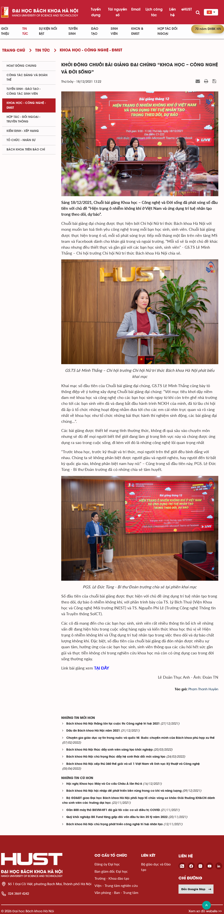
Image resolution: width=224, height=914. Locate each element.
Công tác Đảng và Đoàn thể (27, 77)
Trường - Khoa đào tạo (111, 878)
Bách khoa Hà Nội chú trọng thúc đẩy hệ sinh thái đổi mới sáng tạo (115, 756)
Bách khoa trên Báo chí (26, 149)
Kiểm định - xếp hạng (23, 131)
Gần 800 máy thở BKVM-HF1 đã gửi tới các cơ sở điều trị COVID (113, 810)
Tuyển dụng (96, 12)
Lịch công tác (154, 12)
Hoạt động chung (22, 65)
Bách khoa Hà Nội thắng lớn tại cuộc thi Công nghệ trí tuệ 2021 (113, 723)
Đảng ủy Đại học (107, 864)
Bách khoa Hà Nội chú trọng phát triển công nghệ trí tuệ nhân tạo (114, 824)
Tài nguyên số (117, 12)
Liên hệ (172, 12)
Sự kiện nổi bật (48, 31)
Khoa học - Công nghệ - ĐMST (26, 105)
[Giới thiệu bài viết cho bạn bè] (198, 81)
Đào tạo (94, 31)
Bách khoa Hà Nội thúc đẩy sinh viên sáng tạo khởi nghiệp (109, 749)
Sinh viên (114, 31)
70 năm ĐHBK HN (208, 29)
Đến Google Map (193, 889)
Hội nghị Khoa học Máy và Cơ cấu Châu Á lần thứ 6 (104, 784)
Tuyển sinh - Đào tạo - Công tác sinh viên (23, 91)
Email (135, 9)
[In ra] (206, 81)
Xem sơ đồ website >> (205, 911)
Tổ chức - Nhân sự (21, 140)
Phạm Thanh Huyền (203, 689)
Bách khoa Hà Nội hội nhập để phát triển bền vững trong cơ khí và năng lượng (124, 791)
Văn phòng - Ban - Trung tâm (116, 892)
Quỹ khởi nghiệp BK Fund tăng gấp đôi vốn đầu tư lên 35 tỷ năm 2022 (117, 817)
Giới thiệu (5, 31)
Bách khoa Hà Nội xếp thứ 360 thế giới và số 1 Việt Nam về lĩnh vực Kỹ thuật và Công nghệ (133, 764)
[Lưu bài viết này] (214, 81)
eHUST (186, 9)
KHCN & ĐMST (137, 31)
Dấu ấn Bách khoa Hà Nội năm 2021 (93, 730)
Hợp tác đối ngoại (167, 31)
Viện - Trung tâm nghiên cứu (116, 885)
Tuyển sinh (73, 31)
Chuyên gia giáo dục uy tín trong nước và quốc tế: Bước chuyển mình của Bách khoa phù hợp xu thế (140, 738)
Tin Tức (25, 31)
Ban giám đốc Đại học (111, 871)
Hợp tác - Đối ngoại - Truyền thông (23, 119)
